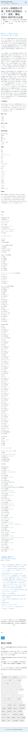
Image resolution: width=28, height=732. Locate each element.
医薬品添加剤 (22, 705)
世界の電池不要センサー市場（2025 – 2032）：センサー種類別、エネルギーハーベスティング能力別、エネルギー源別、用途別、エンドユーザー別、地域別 (14, 653)
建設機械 (9, 708)
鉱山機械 (23, 717)
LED (10, 677)
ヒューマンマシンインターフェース (9, 692)
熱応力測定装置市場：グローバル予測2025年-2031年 (12, 573)
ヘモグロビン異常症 (6, 698)
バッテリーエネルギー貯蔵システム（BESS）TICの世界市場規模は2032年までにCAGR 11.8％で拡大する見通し (14, 668)
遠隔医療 (13, 717)
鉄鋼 (18, 717)
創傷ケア (15, 705)
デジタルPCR (20, 689)
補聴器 (21, 714)
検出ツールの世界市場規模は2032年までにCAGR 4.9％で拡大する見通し (14, 648)
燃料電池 (20, 711)
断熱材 (3, 711)
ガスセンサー (17, 683)
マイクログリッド (5, 702)
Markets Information (7, 2)
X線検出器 (15, 677)
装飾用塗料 (15, 714)
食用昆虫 (22, 720)
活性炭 (14, 711)
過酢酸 (8, 717)
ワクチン (4, 705)
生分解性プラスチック (6, 714)
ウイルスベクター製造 (6, 680)
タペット (13, 689)
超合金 (3, 717)
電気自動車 (15, 720)
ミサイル (13, 702)
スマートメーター (5, 689)
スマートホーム (17, 686)
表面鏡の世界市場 (5, 602)
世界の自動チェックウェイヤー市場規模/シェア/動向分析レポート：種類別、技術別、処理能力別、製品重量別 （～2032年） (13, 663)
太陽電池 (4, 708)
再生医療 (9, 705)
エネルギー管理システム (7, 683)
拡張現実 (15, 708)
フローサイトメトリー (6, 695)
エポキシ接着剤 (15, 35)
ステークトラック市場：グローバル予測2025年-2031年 (12, 606)
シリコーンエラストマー (7, 686)
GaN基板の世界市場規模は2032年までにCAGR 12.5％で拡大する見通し (13, 658)
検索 (2, 632)
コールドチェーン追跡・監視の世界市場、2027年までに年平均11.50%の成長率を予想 (7, 621)
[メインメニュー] (25, 2)
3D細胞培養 (4, 677)
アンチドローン (22, 677)
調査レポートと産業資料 (7, 33)
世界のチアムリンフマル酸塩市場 (8, 593)
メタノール (19, 702)
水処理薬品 (9, 711)
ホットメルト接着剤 (16, 698)
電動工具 (4, 720)
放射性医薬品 (22, 708)
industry (16, 33)
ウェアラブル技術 (17, 680)
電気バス (9, 720)
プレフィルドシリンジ (17, 695)
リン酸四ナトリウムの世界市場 (8, 608)
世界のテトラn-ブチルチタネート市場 (9, 604)
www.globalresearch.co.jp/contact (8, 558)
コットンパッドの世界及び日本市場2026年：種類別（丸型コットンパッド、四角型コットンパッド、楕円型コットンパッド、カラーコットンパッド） (14, 570)
